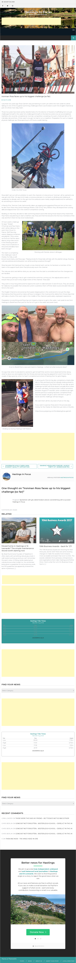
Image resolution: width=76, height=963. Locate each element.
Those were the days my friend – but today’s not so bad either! (42, 818)
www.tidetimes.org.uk (38, 638)
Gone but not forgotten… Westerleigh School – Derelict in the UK (44, 823)
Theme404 (12, 959)
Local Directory (68, 961)
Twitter (7, 6)
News (30, 961)
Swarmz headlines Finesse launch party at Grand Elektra (54, 466)
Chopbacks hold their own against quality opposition (17, 466)
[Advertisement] (31, 21)
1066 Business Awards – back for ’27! (55, 546)
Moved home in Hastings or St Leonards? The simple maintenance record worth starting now (18, 548)
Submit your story (52, 961)
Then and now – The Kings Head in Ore (22, 839)
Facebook (2, 6)
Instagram (12, 6)
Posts (22, 961)
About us (39, 961)
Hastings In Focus (66, 477)
